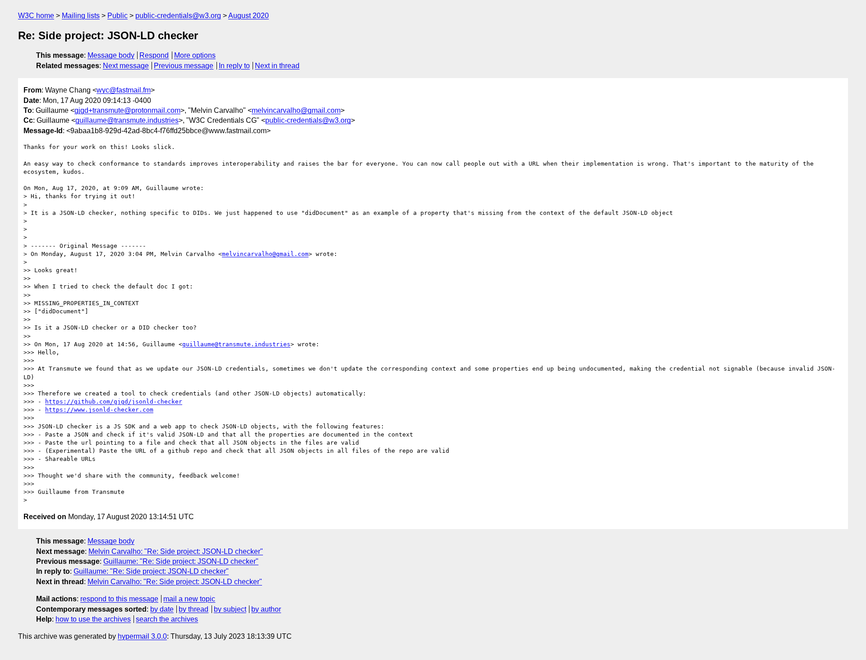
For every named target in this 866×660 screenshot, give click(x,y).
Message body (111, 55)
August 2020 (248, 15)
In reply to (234, 66)
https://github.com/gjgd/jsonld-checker (113, 401)
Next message (126, 66)
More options (195, 55)
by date (162, 609)
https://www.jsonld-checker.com (99, 409)
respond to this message (119, 599)
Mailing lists (81, 15)
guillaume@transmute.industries (127, 120)
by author (266, 609)
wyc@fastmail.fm (124, 90)
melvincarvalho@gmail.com (296, 110)
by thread (193, 609)
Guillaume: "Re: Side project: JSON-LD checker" (180, 561)
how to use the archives (93, 619)
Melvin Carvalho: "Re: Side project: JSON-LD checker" (175, 551)
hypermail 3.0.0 (142, 636)
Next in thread (277, 66)
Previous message (183, 66)
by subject (230, 609)
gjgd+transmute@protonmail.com (127, 110)
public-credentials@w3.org (178, 15)
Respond (154, 55)
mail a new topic (189, 599)
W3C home (36, 15)
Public (117, 15)
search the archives (167, 619)
